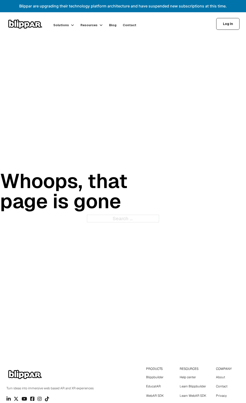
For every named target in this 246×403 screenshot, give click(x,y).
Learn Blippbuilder (193, 386)
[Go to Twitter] (16, 399)
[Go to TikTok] (47, 399)
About (220, 377)
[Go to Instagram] (39, 399)
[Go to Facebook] (32, 399)
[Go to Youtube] (24, 399)
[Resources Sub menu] (101, 25)
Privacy (221, 396)
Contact (129, 25)
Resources (89, 25)
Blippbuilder (155, 377)
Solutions (61, 25)
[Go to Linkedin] (8, 399)
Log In (228, 24)
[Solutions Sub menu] (72, 25)
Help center (188, 377)
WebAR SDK (155, 396)
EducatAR (153, 386)
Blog (113, 25)
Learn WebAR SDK (193, 396)
